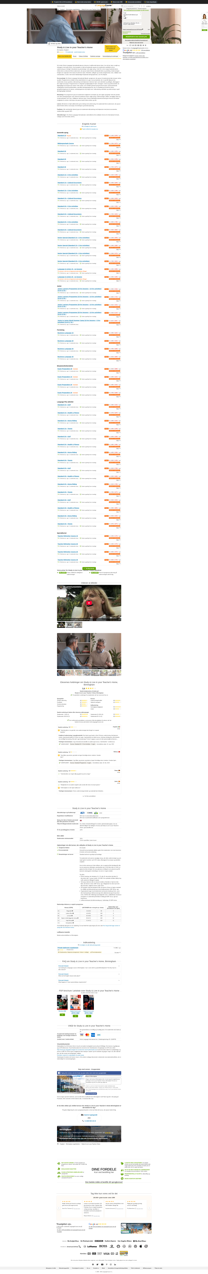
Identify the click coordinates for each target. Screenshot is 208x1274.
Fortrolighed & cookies (78, 1268)
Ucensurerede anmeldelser (134, 2)
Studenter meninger (95, 56)
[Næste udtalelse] (149, 1208)
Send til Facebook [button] (91, 1093)
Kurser (74, 56)
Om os (88, 1268)
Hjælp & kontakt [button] (61, 6)
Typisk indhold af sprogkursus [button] (90, 129)
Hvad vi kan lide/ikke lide (64, 56)
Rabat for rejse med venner (136, 42)
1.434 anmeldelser (140, 52)
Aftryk (103, 1268)
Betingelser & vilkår (51, 1268)
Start (124, 18)
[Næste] (119, 56)
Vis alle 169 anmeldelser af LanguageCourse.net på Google (102, 1227)
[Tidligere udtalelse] (58, 1208)
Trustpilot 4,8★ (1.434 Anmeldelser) (63, 2)
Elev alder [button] (60, 836)
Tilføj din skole (158, 1268)
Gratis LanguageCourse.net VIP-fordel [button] (132, 29)
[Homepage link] (57, 9)
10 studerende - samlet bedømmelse (75, 52)
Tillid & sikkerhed (135, 1268)
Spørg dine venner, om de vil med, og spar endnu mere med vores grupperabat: (84, 1073)
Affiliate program (147, 1268)
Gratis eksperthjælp (151, 2)
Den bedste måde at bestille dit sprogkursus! (136, 40)
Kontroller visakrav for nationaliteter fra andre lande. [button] (70, 1055)
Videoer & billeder (83, 56)
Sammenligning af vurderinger (110, 56)
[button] (144, 7)
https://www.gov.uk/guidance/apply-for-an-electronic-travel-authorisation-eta (77, 1049)
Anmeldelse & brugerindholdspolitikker (118, 1268)
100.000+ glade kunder (102, 2)
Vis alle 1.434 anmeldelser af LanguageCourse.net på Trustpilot (71, 1230)
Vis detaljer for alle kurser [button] (90, 126)
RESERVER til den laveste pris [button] (136, 37)
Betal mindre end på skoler (84, 2)
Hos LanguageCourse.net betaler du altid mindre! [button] (136, 10)
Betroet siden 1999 (117, 2)
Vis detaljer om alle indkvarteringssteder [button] (89, 945)
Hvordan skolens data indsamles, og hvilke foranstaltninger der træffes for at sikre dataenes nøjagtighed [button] (135, 57)
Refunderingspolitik (145, 33)
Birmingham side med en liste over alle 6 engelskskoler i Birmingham (83, 1138)
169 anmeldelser (145, 50)
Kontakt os (96, 1268)
